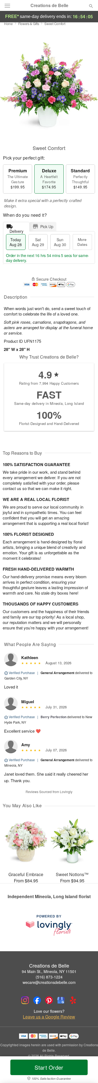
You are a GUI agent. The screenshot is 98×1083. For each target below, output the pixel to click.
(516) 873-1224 (49, 977)
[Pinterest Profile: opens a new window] (49, 1000)
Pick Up (46, 226)
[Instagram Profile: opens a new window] (25, 1000)
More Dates (82, 242)
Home (8, 23)
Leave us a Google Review (49, 1017)
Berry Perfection (53, 716)
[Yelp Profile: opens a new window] (73, 1000)
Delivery (16, 229)
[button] (86, 1071)
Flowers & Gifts (28, 23)
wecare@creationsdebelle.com (49, 982)
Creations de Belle (49, 5)
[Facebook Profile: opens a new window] (37, 1000)
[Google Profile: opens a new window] (61, 1000)
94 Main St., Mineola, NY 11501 (49, 971)
